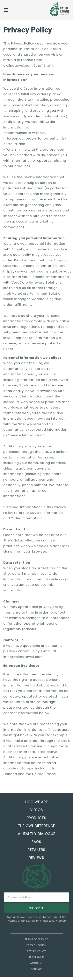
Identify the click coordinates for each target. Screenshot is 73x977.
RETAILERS (36, 849)
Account (36, 963)
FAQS (36, 841)
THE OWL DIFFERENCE (36, 825)
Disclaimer (36, 957)
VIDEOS (36, 809)
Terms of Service (36, 939)
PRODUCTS (36, 817)
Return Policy (36, 951)
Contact (36, 969)
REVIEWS (36, 857)
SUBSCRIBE (36, 908)
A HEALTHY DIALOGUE (36, 833)
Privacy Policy (36, 945)
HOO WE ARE (36, 801)
